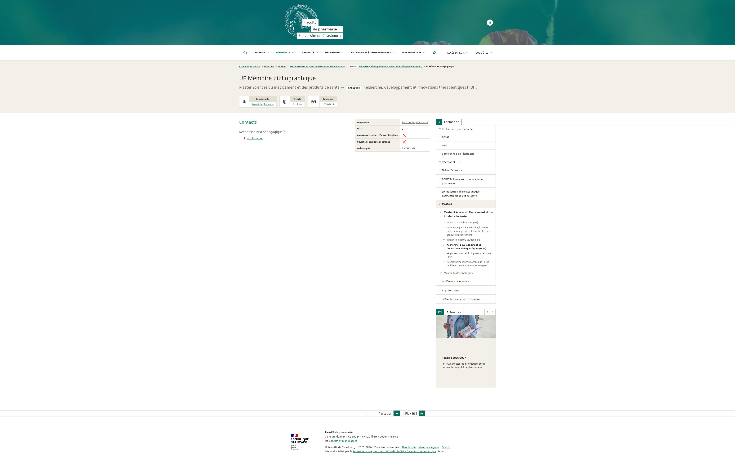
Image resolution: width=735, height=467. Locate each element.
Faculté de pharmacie (249, 66)
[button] (434, 52)
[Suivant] (493, 312)
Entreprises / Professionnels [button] (371, 52)
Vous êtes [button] (482, 52)
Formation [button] (283, 52)
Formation (269, 66)
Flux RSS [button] (411, 413)
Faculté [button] (260, 52)
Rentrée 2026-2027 (454, 358)
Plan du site (409, 447)
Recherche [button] (332, 52)
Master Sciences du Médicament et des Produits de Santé (317, 66)
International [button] (411, 52)
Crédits (446, 447)
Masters (282, 66)
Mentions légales (428, 447)
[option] (466, 351)
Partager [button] (385, 413)
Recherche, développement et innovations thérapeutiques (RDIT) (390, 66)
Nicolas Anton (255, 138)
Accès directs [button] (456, 52)
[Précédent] (487, 312)
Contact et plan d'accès (343, 441)
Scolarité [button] (307, 52)
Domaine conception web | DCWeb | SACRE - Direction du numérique (394, 451)
